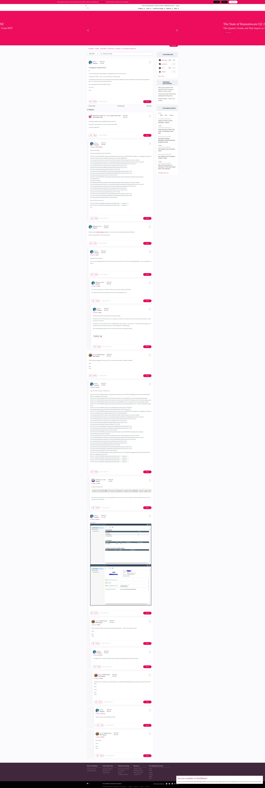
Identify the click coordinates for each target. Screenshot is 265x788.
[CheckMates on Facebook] (174, 784)
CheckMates (91, 48)
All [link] (161, 115)
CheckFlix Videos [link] (105, 772)
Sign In (177, 5)
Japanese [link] (150, 772)
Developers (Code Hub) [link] (138, 770)
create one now (254, 781)
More (175, 8)
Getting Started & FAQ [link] (91, 768)
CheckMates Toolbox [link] (138, 768)
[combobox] (126, 53)
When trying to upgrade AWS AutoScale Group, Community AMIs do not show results (165, 89)
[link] (166, 784)
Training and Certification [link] (123, 774)
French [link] (150, 770)
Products (140, 8)
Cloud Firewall (111, 48)
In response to (96, 147)
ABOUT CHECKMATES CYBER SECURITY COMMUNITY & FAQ (158, 5)
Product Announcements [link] (138, 772)
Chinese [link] (150, 778)
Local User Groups (158, 8)
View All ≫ (161, 76)
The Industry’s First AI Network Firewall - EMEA (166, 157)
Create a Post (173, 45)
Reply (147, 101)
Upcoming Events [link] (137, 774)
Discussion (118, 48)
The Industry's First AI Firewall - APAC (166, 150)
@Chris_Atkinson (100, 232)
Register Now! (96, 32)
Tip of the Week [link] (121, 770)
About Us (142, 786)
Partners (168, 8)
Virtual (160, 125)
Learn (148, 8)
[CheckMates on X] (168, 784)
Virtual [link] (165, 115)
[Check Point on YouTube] (171, 784)
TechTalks (120, 772)
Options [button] (151, 48)
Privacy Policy (102, 1)
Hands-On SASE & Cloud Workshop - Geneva (165, 121)
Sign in (179, 781)
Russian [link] (150, 776)
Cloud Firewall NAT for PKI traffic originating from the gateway (167, 94)
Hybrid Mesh (103, 48)
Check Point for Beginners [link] (107, 768)
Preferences (233, 1)
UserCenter (147, 786)
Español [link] (150, 768)
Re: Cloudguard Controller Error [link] (129, 48)
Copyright (130, 786)
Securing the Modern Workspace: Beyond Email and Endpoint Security (166, 140)
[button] (216, 2)
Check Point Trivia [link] (106, 770)
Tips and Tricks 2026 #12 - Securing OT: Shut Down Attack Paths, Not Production (166, 166)
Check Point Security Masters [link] (124, 768)
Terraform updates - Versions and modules (166, 99)
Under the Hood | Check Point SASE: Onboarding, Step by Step (166, 131)
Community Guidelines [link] (91, 770)
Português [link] (151, 774)
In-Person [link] (171, 115)
